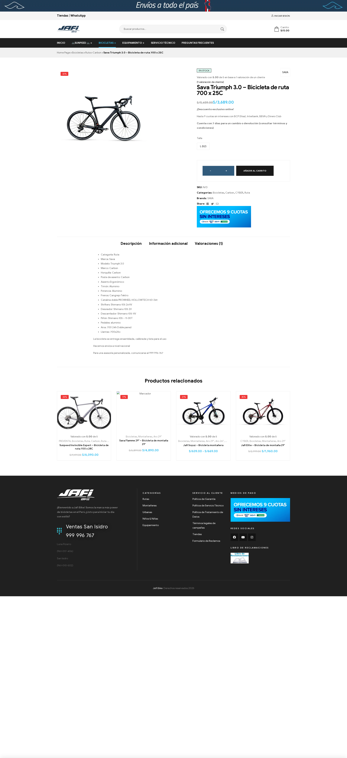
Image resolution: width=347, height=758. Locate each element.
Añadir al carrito (254, 170)
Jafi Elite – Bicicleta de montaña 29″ (263, 445)
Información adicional (168, 243)
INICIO (61, 42)
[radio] (203, 146)
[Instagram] (252, 537)
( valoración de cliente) (210, 82)
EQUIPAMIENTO (132, 42)
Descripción (131, 243)
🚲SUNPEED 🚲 (81, 42)
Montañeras (145, 436)
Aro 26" (219, 441)
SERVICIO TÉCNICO (163, 42)
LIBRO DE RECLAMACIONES (250, 547)
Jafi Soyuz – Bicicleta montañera (203, 445)
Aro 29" (157, 436)
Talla (199, 138)
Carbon (97, 52)
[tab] (131, 242)
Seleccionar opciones (84, 430)
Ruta (88, 52)
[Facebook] (234, 537)
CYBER (239, 192)
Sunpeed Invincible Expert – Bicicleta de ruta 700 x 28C (84, 447)
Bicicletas (77, 52)
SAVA (285, 72)
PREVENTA (65, 441)
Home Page (63, 52)
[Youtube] (243, 537)
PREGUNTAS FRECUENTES (198, 42)
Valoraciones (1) (209, 243)
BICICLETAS (106, 42)
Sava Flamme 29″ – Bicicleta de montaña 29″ (143, 442)
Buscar (221, 29)
